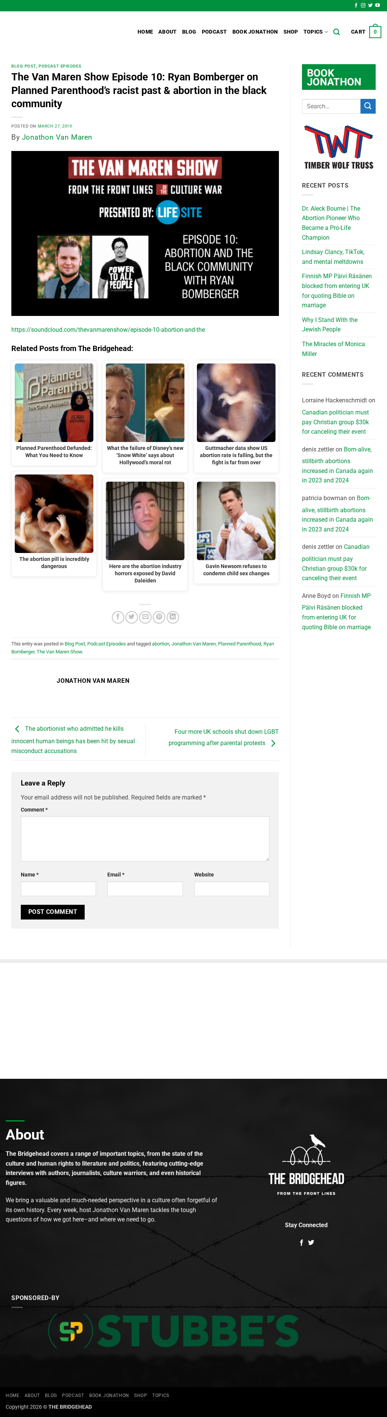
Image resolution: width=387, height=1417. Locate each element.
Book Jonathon (255, 32)
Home (145, 32)
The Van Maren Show (59, 652)
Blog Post (23, 66)
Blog (189, 32)
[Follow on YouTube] (377, 5)
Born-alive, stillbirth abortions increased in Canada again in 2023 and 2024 (337, 465)
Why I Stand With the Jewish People (330, 324)
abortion (160, 644)
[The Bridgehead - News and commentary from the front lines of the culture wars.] (57, 32)
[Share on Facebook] (118, 617)
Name (30, 875)
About (167, 32)
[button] (366, 32)
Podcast (214, 32)
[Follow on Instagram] (363, 5)
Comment (34, 810)
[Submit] (368, 106)
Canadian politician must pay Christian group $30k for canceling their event (335, 422)
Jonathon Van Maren (57, 137)
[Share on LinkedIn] (173, 617)
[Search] (336, 32)
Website (204, 875)
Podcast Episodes (60, 66)
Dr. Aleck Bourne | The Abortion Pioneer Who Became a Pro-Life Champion (331, 223)
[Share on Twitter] (131, 617)
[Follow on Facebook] (356, 5)
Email (115, 875)
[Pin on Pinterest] (159, 617)
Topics (313, 32)
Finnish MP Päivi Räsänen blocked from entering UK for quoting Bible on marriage (337, 291)
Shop (290, 32)
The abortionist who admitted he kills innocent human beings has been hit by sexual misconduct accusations (73, 740)
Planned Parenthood (239, 644)
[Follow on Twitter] (370, 5)
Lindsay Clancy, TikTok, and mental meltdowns (333, 256)
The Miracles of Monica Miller (333, 348)
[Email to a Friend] (145, 617)
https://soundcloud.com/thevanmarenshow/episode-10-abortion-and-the (108, 329)
